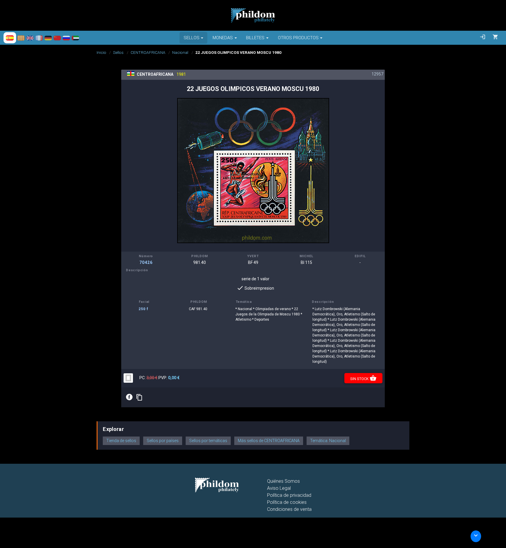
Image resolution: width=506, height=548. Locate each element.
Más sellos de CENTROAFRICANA (269, 440)
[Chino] (57, 37)
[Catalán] (21, 37)
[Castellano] (10, 37)
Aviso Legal (279, 488)
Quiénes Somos (283, 481)
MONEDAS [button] (223, 37)
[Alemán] (48, 37)
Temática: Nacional (328, 440)
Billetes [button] (255, 37)
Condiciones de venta (289, 509)
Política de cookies (287, 502)
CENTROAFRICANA (148, 52)
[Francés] (39, 37)
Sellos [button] (191, 37)
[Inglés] (30, 37)
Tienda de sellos (121, 440)
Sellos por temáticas (208, 440)
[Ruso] (66, 37)
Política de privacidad (289, 495)
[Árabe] (75, 37)
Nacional (180, 52)
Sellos (118, 52)
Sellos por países (163, 440)
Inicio (101, 52)
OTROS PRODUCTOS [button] (298, 37)
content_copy (139, 397)
